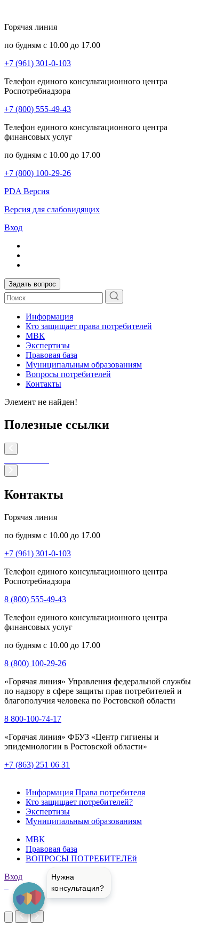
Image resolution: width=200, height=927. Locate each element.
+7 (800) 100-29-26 (37, 173)
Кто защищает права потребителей (89, 326)
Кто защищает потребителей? (79, 801)
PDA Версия (27, 191)
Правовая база (51, 354)
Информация (49, 316)
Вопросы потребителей (68, 374)
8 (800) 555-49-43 (35, 599)
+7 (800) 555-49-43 (37, 109)
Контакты (43, 383)
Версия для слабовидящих (52, 209)
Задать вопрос (32, 284)
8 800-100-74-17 (32, 718)
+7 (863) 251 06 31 (37, 764)
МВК (35, 335)
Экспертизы (48, 345)
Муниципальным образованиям (84, 364)
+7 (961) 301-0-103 (37, 63)
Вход (13, 227)
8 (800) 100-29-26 (35, 663)
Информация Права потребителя (85, 792)
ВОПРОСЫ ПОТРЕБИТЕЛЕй (81, 858)
